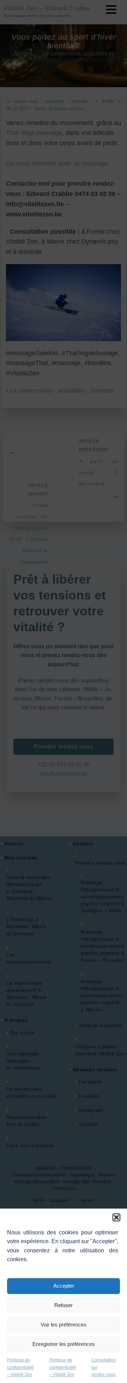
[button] (116, 1217)
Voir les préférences (63, 1325)
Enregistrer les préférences (63, 1344)
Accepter (63, 1286)
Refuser (63, 1305)
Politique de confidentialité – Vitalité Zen (20, 1367)
